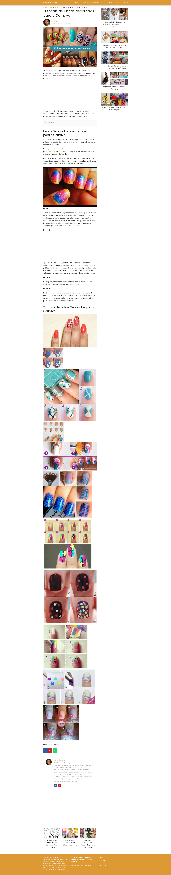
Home (77, 3)
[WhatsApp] (55, 750)
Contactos (103, 860)
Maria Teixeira (55, 21)
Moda (117, 3)
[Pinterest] (50, 750)
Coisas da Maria (50, 2)
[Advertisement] (70, 94)
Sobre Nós (103, 865)
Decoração (96, 3)
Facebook (74, 860)
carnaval (47, 113)
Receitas (125, 3)
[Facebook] (45, 750)
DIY (104, 3)
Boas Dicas (86, 3)
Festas (110, 3)
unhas (48, 70)
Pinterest (82, 860)
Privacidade (103, 863)
